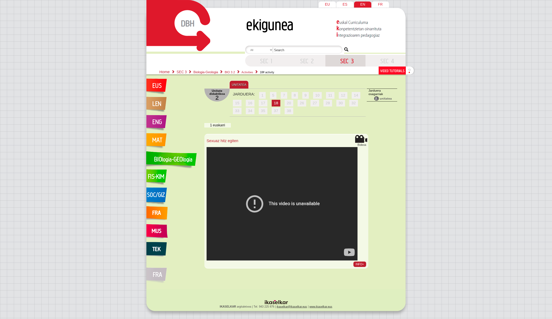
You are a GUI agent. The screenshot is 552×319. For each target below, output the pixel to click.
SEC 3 (265, 61)
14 (356, 95)
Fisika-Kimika (173, 178)
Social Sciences (173, 196)
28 (328, 103)
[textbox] (294, 50)
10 (317, 95)
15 (237, 103)
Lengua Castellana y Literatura (173, 106)
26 (302, 103)
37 (276, 111)
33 (237, 111)
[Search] (346, 49)
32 (353, 103)
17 (263, 103)
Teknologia (173, 251)
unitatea (383, 98)
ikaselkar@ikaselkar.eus (292, 306)
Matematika (173, 142)
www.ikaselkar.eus (320, 306)
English (173, 124)
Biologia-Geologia (206, 72)
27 (315, 103)
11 (330, 95)
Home (164, 72)
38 (289, 111)
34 (250, 111)
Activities (248, 72)
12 (343, 95)
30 (341, 103)
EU (327, 4)
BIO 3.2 (230, 72)
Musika (173, 233)
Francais (173, 215)
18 (276, 103)
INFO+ (360, 264)
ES (345, 4)
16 (250, 103)
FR (380, 4)
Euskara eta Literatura (173, 88)
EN (362, 4)
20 (289, 103)
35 (263, 111)
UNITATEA (239, 84)
